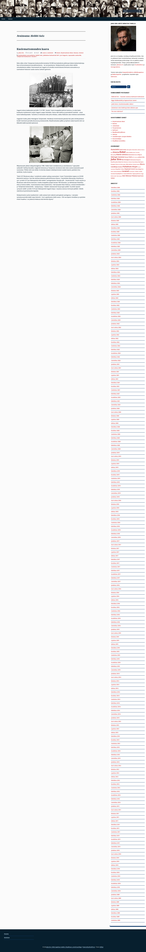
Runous (76, 53)
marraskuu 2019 (116, 456)
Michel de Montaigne (121, 164)
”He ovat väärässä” (117, 111)
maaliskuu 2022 (115, 353)
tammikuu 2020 (115, 449)
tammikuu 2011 (115, 846)
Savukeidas (132, 171)
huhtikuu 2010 (115, 880)
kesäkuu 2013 (115, 740)
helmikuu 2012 (115, 799)
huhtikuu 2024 (115, 279)
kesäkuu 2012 (115, 784)
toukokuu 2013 (115, 743)
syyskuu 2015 (115, 640)
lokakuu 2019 (115, 460)
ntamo (120, 167)
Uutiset (81, 53)
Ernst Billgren (138, 154)
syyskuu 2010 (115, 861)
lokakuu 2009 (115, 902)
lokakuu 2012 (115, 769)
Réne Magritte (139, 169)
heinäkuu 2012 (115, 780)
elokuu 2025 (114, 224)
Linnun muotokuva (133, 162)
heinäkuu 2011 (115, 824)
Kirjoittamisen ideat (67, 53)
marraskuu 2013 (116, 721)
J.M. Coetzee (135, 157)
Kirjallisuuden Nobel (116, 162)
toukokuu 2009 (115, 920)
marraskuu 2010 (116, 854)
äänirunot (114, 76)
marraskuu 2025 (116, 217)
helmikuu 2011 (115, 843)
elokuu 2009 (114, 909)
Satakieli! (125, 171)
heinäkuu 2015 (115, 648)
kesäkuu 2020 (115, 430)
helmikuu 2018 (115, 533)
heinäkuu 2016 (115, 603)
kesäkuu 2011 (115, 828)
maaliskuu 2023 (115, 316)
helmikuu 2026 (115, 206)
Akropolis (129, 149)
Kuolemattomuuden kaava (33, 49)
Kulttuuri (115, 130)
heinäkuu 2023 (115, 301)
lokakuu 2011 (115, 813)
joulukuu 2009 (115, 894)
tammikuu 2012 (115, 802)
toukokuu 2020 (115, 434)
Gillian (101, 947)
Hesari (127, 157)
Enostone (131, 154)
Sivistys (114, 134)
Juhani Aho (141, 157)
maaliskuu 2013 (115, 751)
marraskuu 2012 (116, 765)
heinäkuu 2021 (115, 382)
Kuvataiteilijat (116, 139)
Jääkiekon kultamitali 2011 (51, 55)
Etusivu (3, 19)
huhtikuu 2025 (115, 239)
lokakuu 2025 (115, 220)
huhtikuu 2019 (115, 482)
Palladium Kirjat (130, 167)
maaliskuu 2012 (115, 795)
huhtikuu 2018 (115, 526)
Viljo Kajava (119, 176)
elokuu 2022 (114, 338)
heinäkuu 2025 (115, 228)
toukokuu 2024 (115, 276)
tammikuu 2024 (115, 287)
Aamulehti (115, 149)
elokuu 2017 (114, 556)
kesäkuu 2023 (115, 305)
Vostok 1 (34, 56)
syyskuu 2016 (115, 596)
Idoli (130, 157)
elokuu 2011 (114, 821)
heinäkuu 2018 (115, 515)
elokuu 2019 (114, 467)
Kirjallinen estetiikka (118, 141)
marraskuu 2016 (116, 589)
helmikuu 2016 (115, 622)
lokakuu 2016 (115, 592)
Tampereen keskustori (24, 56)
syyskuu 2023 (115, 294)
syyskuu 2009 (115, 905)
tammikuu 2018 (115, 537)
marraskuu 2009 (116, 898)
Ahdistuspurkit (116, 74)
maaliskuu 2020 (115, 441)
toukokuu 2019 (115, 478)
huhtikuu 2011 (115, 835)
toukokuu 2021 (115, 390)
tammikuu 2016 (115, 625)
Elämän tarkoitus (122, 154)
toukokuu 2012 (115, 788)
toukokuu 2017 (115, 567)
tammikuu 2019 (115, 493)
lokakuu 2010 (115, 858)
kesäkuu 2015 (115, 651)
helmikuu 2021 (115, 401)
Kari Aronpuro (126, 160)
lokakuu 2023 (115, 290)
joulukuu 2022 (115, 324)
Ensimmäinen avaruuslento (26, 55)
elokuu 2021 (114, 379)
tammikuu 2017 (115, 581)
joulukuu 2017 (115, 541)
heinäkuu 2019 (115, 471)
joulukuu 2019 (115, 452)
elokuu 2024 (114, 268)
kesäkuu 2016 (115, 607)
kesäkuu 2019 (115, 475)
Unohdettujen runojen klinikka (121, 136)
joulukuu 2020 (115, 408)
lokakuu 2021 (115, 371)
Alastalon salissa (136, 149)
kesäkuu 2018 (115, 519)
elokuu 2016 (114, 600)
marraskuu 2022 (116, 327)
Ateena (116, 152)
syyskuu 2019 (115, 463)
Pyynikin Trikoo (120, 169)
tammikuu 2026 (115, 209)
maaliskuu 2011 (115, 839)
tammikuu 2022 (115, 360)
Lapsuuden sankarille (74, 55)
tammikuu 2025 (115, 250)
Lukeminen (115, 126)
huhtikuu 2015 (115, 659)
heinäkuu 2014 (115, 692)
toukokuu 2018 (115, 522)
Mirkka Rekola (136, 164)
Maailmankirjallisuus (118, 132)
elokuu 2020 (114, 423)
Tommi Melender (127, 173)
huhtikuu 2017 (115, 570)
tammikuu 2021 (115, 405)
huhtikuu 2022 (115, 349)
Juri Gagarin (63, 55)
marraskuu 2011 (116, 810)
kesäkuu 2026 (115, 191)
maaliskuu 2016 (115, 618)
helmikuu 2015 (115, 666)
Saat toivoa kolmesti (116, 171)
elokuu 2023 (114, 298)
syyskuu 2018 (115, 508)
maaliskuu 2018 (115, 530)
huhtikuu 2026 (115, 198)
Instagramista (115, 67)
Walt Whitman (126, 176)
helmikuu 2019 (115, 489)
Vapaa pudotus (136, 173)
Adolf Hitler (123, 149)
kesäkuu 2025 (115, 231)
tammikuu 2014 (115, 714)
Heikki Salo (39, 55)
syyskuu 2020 (115, 419)
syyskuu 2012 (115, 773)
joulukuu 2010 (115, 850)
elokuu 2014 (114, 688)
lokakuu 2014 (115, 681)
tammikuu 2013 (115, 758)
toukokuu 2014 (115, 699)
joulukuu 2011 (115, 806)
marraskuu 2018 (116, 500)
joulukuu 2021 (115, 364)
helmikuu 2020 (115, 445)
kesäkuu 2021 (115, 386)
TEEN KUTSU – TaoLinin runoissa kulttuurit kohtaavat (127, 96)
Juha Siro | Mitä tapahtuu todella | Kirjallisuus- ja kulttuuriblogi (64, 947)
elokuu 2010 (114, 865)
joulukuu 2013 (115, 718)
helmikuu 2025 (115, 246)
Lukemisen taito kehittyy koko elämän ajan (124, 108)
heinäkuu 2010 (115, 869)
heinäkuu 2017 (115, 559)
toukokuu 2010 (115, 876)
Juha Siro (21, 53)
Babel (123, 152)
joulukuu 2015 (115, 629)
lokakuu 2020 (115, 416)
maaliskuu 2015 (115, 662)
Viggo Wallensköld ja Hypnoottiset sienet (124, 100)
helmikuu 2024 (115, 283)
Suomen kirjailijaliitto (117, 173)
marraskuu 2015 (116, 633)
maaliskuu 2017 (115, 574)
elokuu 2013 (114, 732)
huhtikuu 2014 (115, 703)
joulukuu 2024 (115, 254)
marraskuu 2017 (116, 544)
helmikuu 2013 (115, 754)
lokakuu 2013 (115, 725)
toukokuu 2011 (115, 832)
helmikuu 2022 (115, 357)
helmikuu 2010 (115, 887)
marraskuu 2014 (116, 677)
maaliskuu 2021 (115, 397)
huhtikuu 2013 (115, 747)
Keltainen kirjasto (136, 159)
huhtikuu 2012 (115, 791)
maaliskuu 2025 (115, 242)
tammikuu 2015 (115, 670)
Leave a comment (47, 53)
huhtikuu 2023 (115, 312)
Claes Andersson (130, 152)
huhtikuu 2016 (115, 614)
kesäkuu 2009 (115, 916)
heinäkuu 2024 (115, 272)
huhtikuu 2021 (115, 394)
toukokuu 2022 (115, 346)
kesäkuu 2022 (115, 342)
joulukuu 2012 (115, 762)
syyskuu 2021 (115, 375)
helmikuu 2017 (115, 578)
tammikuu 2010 (115, 891)
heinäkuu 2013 (115, 736)
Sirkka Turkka (138, 171)
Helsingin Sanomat (117, 157)
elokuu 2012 (114, 777)
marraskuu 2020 (116, 412)
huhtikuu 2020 (115, 438)
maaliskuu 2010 (115, 883)
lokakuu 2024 (115, 261)
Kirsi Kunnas (125, 162)
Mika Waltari (129, 164)
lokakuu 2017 (115, 548)
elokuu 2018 (114, 511)
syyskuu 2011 (115, 817)
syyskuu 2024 (115, 265)
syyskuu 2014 (115, 684)
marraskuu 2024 (116, 257)
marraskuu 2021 (116, 368)
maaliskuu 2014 (115, 707)
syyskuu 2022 (115, 335)
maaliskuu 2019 (115, 486)
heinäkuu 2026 (115, 187)
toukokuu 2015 (115, 655)
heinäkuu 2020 (115, 427)
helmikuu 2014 (115, 710)
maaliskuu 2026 (115, 202)
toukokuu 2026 (115, 195)
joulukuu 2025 (115, 213)
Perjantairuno (116, 128)
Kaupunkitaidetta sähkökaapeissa (133, 72)
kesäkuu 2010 (115, 872)
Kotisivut (10, 19)
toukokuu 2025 (115, 235)
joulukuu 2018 (115, 497)
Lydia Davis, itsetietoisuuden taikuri (122, 104)
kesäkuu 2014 (115, 695)
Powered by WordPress (89, 947)
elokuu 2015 (114, 644)
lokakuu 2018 (115, 504)
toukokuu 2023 (115, 309)
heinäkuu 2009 (115, 913)
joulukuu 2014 (115, 673)
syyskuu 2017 (115, 552)
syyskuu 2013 (115, 729)
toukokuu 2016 (115, 611)
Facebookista (139, 65)
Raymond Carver (130, 169)
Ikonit (58, 53)
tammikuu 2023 (115, 320)
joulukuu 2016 (115, 585)
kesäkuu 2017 (115, 563)
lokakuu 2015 (115, 637)
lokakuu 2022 (115, 331)
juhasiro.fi (120, 65)
